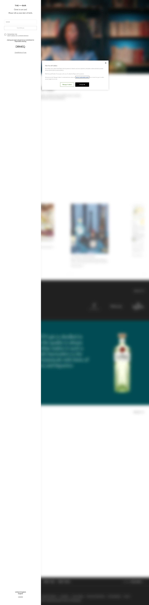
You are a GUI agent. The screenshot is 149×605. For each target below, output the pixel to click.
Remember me (12, 34)
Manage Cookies (67, 84)
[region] (75, 75)
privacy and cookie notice (82, 77)
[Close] (105, 63)
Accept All (82, 84)
